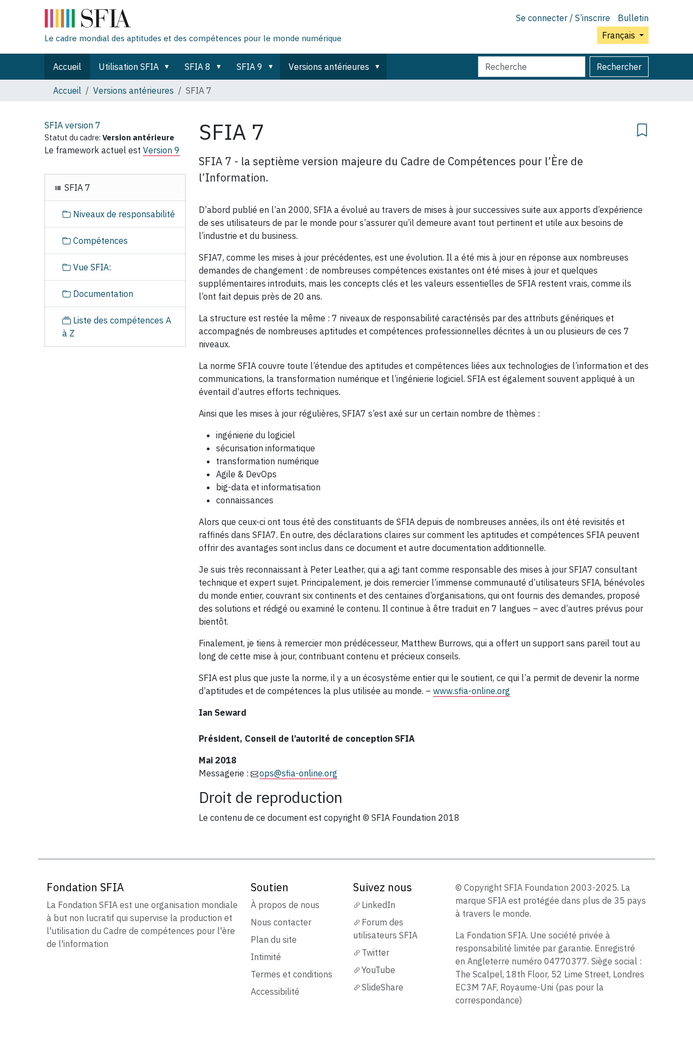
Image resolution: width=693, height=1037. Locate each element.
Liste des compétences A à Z (116, 327)
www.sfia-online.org (471, 690)
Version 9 (161, 150)
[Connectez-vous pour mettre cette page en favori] (642, 128)
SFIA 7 (76, 187)
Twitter (375, 952)
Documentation (102, 293)
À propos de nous (285, 904)
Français (619, 35)
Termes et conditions (291, 974)
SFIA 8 (198, 66)
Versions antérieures (329, 66)
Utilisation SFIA (129, 66)
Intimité (266, 956)
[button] (169, 67)
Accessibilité (275, 991)
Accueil (67, 66)
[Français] (193, 21)
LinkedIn (378, 904)
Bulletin (633, 17)
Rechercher (619, 66)
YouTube (378, 969)
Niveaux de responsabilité (123, 214)
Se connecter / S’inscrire (563, 17)
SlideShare (382, 987)
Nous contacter (281, 922)
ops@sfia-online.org (298, 773)
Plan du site (274, 939)
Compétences (99, 240)
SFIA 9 (250, 66)
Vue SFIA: (91, 267)
